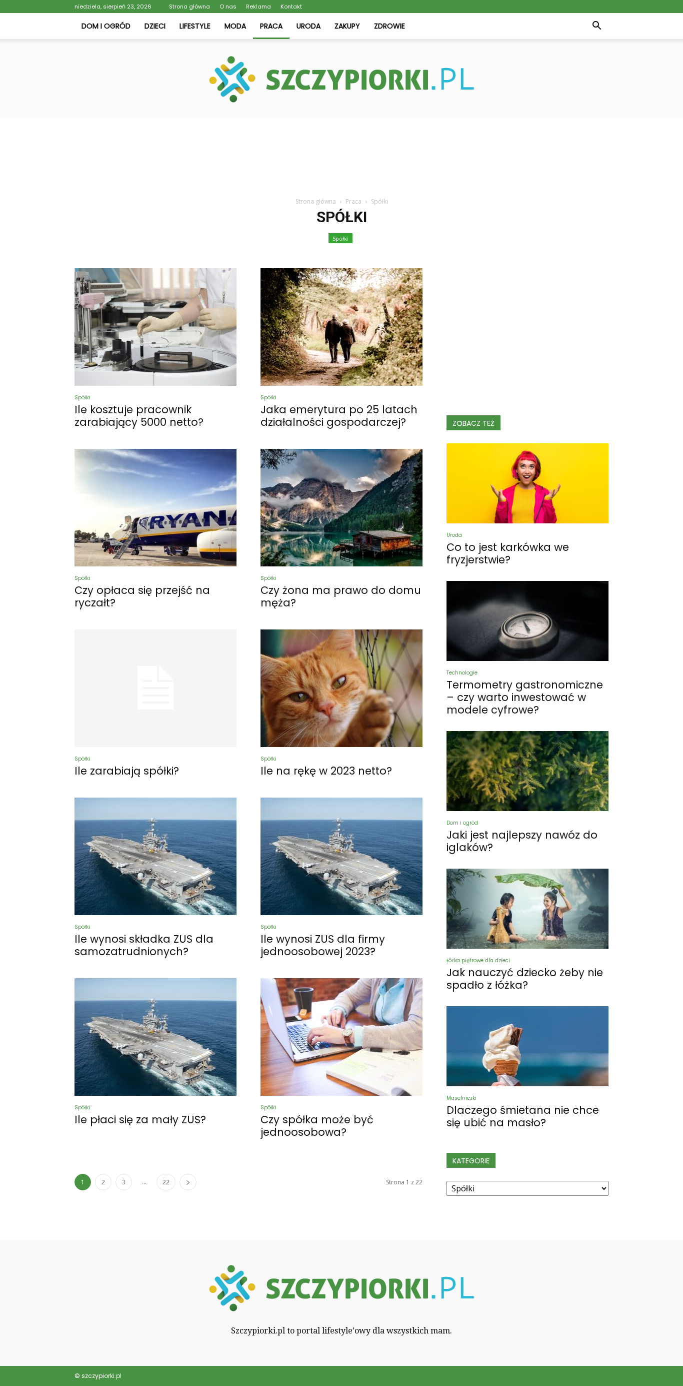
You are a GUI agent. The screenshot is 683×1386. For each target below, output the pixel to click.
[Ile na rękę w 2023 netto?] (341, 688)
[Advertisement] (342, 153)
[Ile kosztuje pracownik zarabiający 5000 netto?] (155, 327)
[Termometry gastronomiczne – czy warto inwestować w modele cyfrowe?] (527, 621)
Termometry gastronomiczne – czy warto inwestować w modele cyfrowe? (524, 697)
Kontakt (291, 7)
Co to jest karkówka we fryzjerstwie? (507, 553)
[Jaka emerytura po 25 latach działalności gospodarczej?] (341, 327)
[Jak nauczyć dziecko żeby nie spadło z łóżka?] (527, 909)
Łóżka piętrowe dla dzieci (478, 960)
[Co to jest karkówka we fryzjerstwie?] (527, 483)
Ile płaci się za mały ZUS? (140, 1119)
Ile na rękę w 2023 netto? (326, 771)
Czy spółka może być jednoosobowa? (317, 1125)
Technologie (462, 672)
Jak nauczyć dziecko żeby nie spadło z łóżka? (524, 978)
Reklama (258, 7)
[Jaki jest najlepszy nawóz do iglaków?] (527, 771)
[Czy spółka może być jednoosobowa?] (341, 1037)
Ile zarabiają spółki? (126, 771)
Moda (235, 26)
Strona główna (189, 7)
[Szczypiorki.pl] (341, 79)
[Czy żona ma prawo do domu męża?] (341, 507)
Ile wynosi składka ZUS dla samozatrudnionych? (144, 945)
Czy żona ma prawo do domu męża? (340, 596)
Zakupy (347, 26)
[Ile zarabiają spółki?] (155, 688)
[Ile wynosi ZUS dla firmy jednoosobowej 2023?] (341, 856)
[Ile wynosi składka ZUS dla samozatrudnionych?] (155, 856)
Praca (271, 26)
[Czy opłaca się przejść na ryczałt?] (155, 507)
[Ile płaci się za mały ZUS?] (155, 1037)
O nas (228, 7)
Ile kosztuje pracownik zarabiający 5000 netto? (139, 415)
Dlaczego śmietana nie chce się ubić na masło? (522, 1116)
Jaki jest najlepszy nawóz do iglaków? (522, 841)
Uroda (308, 26)
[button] (596, 26)
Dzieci (155, 26)
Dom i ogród (106, 26)
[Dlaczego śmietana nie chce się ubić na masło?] (527, 1046)
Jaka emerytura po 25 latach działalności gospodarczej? (339, 415)
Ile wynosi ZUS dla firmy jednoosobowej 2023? (322, 945)
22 (166, 1182)
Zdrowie (389, 26)
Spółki (340, 238)
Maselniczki (461, 1098)
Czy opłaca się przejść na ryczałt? (142, 596)
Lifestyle (195, 26)
